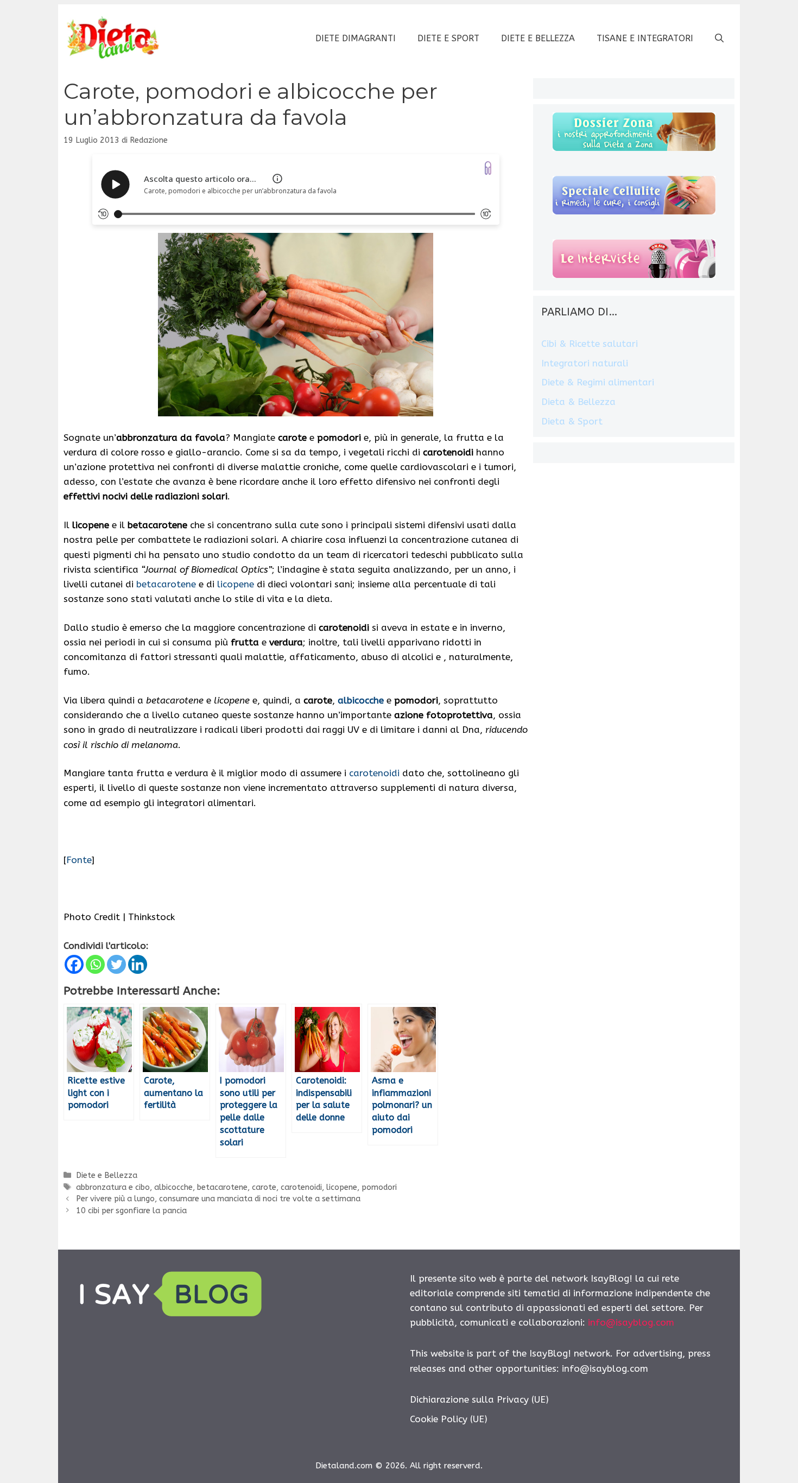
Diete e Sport (448, 38)
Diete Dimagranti (355, 38)
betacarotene (166, 584)
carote (264, 1187)
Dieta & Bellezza (578, 401)
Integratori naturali (584, 363)
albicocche (173, 1187)
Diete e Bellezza (538, 38)
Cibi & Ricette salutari (589, 343)
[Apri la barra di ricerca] (719, 38)
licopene (235, 584)
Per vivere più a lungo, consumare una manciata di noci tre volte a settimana (218, 1198)
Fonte (79, 859)
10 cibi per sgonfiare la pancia (131, 1210)
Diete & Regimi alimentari (597, 382)
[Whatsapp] (95, 964)
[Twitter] (116, 964)
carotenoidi (374, 773)
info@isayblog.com (631, 1322)
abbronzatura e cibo (113, 1187)
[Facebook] (74, 964)
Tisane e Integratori (645, 38)
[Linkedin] (137, 964)
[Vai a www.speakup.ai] (488, 168)
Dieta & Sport (572, 421)
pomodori (379, 1187)
